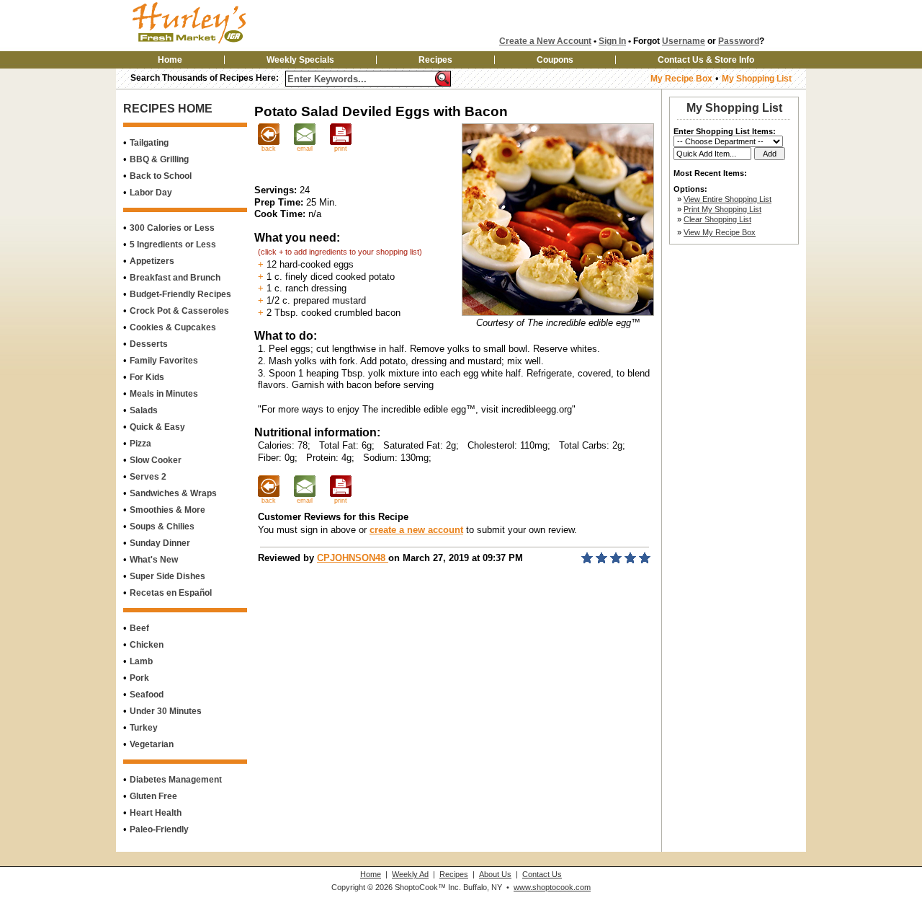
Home (170, 60)
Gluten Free (153, 796)
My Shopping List (757, 79)
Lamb (141, 661)
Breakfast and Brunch (175, 278)
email (305, 148)
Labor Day (151, 193)
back (268, 148)
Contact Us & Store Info (706, 60)
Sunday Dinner (160, 543)
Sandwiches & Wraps (173, 493)
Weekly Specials (300, 60)
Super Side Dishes (167, 576)
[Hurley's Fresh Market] (211, 44)
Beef (139, 628)
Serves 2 (148, 477)
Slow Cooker (156, 460)
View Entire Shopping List (727, 199)
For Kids (147, 377)
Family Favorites (164, 361)
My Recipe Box (681, 79)
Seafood (147, 695)
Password (738, 41)
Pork (139, 678)
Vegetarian (152, 744)
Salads (144, 410)
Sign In (612, 41)
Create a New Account (545, 41)
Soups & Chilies (162, 526)
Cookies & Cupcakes (173, 327)
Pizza (140, 444)
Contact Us (542, 874)
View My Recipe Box (720, 232)
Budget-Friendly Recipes (180, 294)
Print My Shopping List (722, 209)
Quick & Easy (157, 427)
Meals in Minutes (164, 394)
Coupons (555, 60)
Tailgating (149, 143)
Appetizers (152, 261)
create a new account (416, 529)
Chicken (147, 645)
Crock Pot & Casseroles (179, 311)
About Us (495, 874)
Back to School (161, 176)
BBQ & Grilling (159, 159)
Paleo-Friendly (159, 829)
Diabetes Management (176, 780)
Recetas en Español (171, 593)
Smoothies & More (167, 510)
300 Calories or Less (172, 228)
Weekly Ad (410, 874)
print (340, 148)
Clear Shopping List (717, 219)
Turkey (144, 728)
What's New (154, 560)
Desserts (149, 344)
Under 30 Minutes (166, 711)
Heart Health (156, 813)
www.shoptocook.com (552, 887)
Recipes (435, 60)
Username (683, 41)
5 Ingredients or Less (173, 244)
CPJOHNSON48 (352, 557)
